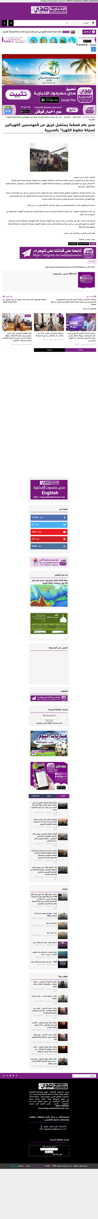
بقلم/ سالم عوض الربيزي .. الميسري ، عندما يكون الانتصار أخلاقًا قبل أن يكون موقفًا (44, 1061)
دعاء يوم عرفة (52, 933)
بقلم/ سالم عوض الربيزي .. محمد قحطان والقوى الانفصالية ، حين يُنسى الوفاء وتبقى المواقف (45, 1049)
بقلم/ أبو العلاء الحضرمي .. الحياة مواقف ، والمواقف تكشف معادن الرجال (45, 984)
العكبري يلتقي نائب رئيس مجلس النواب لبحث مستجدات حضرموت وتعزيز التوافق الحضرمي (45, 822)
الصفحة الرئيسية (89, 117)
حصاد (49, 796)
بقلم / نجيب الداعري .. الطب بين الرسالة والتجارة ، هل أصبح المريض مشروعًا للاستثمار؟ (44, 1010)
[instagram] (4, 1076)
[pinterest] (10, 1076)
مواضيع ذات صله (89, 309)
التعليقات (35, 796)
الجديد (62, 796)
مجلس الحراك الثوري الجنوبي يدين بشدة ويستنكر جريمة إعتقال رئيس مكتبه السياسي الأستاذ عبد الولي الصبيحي (81, 337)
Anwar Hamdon (38, 1166)
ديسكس (80, 350)
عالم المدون (14, 1166)
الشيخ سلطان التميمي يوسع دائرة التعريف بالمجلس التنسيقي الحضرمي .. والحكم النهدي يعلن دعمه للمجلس (45, 837)
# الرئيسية (72, 244)
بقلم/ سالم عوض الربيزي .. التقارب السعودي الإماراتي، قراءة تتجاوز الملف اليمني (44, 1025)
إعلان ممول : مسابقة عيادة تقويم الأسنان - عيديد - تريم (45, 953)
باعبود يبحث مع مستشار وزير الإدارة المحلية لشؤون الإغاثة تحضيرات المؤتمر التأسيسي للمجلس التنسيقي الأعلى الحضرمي (44, 854)
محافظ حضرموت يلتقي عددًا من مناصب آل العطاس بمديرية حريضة (49, 334)
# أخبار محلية (83, 244)
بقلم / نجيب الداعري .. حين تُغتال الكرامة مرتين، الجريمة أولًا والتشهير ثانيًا (44, 1037)
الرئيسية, (51, 136)
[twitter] (13, 1076)
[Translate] (93, 49)
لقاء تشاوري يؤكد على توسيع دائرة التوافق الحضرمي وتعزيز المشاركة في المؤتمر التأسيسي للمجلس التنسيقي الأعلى (43, 871)
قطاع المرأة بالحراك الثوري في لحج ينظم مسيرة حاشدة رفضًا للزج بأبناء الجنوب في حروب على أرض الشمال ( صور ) (44, 806)
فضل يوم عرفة (51, 923)
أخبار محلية (77, 117)
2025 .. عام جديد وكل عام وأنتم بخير (44, 962)
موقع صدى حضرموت (44, 723)
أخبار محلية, (59, 136)
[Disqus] (49, 382)
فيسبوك (49, 350)
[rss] (7, 1076)
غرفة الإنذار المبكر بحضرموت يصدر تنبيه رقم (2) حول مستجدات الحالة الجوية (50, 582)
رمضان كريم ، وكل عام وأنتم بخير (45, 943)
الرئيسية (67, 117)
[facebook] (16, 1076)
